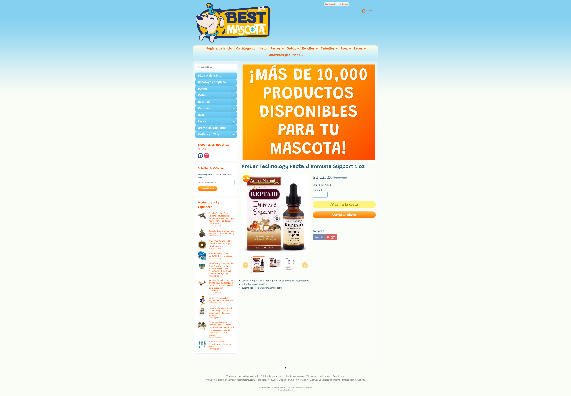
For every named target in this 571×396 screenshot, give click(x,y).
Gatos (293, 49)
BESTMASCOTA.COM (283, 387)
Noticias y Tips (217, 135)
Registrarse (343, 4)
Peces (360, 49)
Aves (346, 49)
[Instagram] (206, 155)
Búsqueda (231, 376)
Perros (277, 49)
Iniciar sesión (330, 4)
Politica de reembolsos (272, 376)
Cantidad (317, 190)
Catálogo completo (251, 48)
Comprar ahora (344, 215)
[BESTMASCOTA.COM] (233, 22)
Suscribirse (207, 188)
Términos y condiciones (318, 376)
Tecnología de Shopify (285, 390)
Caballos (329, 49)
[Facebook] (200, 155)
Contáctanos (339, 376)
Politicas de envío (295, 376)
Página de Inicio (219, 48)
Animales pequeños (286, 56)
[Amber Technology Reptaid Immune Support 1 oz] (258, 265)
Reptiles (310, 49)
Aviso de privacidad (248, 376)
